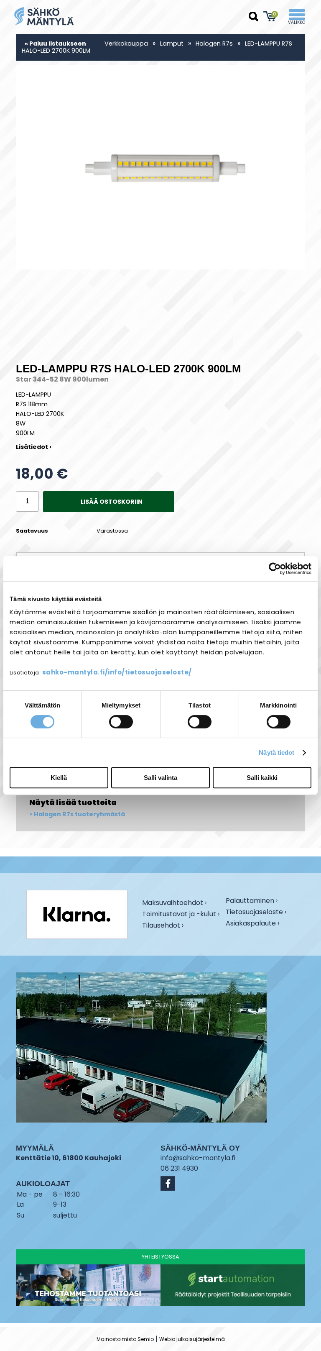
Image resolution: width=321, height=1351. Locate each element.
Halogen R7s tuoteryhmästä (79, 814)
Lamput (171, 43)
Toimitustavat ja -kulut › (180, 915)
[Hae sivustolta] (253, 16)
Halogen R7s (214, 43)
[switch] (121, 721)
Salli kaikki (262, 777)
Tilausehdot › (162, 925)
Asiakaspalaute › (252, 924)
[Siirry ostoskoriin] (270, 16)
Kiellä (59, 777)
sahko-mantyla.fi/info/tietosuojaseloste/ (117, 672)
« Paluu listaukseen (55, 43)
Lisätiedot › (33, 447)
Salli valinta (160, 777)
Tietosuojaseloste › (256, 913)
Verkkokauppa (126, 43)
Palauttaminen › (252, 901)
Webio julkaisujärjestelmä (192, 1339)
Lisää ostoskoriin (112, 501)
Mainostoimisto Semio (125, 1339)
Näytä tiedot (276, 752)
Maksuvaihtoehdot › (174, 904)
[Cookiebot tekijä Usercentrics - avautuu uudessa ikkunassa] (274, 568)
